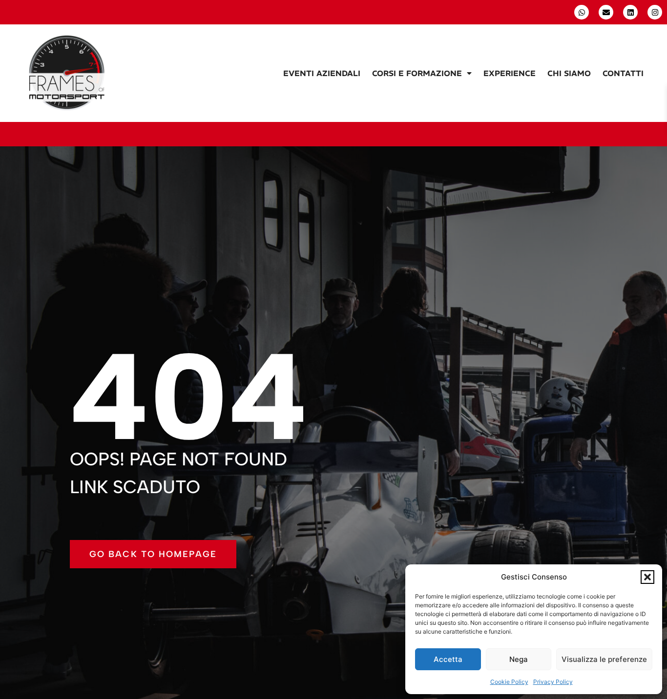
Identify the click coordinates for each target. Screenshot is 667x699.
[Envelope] (606, 12)
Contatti (623, 73)
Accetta (448, 659)
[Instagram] (654, 12)
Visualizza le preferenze (604, 659)
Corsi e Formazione (417, 73)
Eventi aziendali (321, 73)
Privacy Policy (553, 681)
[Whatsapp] (581, 12)
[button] (647, 577)
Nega (518, 659)
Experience (509, 73)
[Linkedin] (630, 12)
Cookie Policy (509, 681)
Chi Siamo (569, 73)
